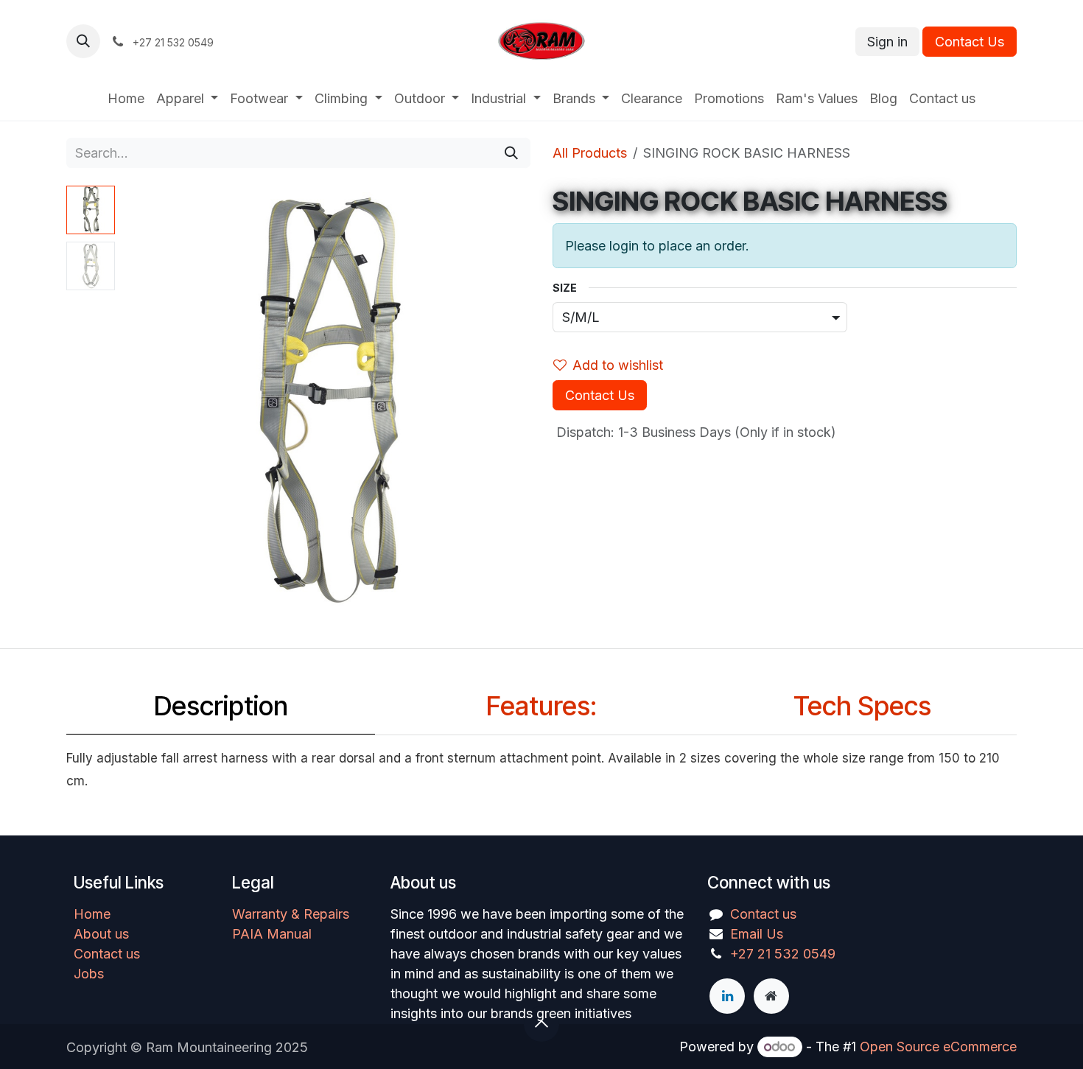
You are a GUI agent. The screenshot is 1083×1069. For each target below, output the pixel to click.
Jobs (89, 973)
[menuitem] (126, 98)
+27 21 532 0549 (782, 953)
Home (92, 914)
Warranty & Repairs (290, 914)
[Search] (511, 153)
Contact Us (969, 41)
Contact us (107, 953)
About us (101, 934)
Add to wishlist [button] (617, 365)
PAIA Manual (272, 934)
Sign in (887, 41)
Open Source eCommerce (938, 1046)
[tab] (220, 709)
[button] (83, 41)
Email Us (756, 934)
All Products (590, 153)
